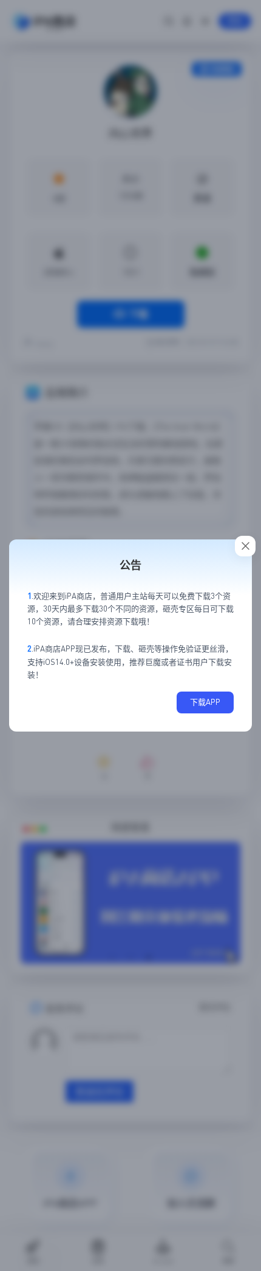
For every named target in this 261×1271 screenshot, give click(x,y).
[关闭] (245, 546)
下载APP (205, 702)
